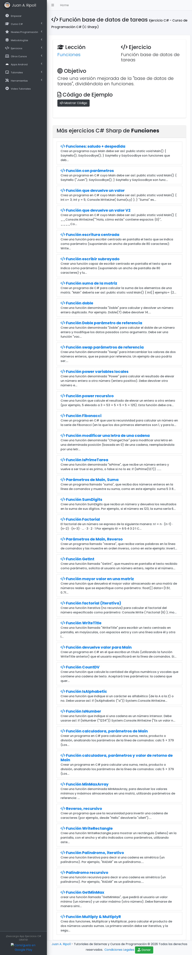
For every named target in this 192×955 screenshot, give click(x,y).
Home (64, 5)
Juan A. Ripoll (61, 944)
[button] (52, 5)
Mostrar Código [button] (75, 103)
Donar (146, 950)
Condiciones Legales (119, 950)
